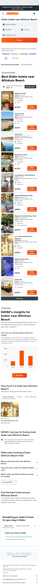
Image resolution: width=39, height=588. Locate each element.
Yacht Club (18, 134)
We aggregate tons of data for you (14, 579)
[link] (19, 375)
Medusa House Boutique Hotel (25, 216)
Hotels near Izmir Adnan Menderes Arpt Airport (19, 537)
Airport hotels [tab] (8, 526)
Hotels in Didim (26, 555)
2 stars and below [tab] (31, 397)
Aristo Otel (18, 279)
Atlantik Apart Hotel (21, 259)
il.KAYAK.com (10, 553)
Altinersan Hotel (20, 93)
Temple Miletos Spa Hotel (24, 195)
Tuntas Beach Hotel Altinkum (25, 175)
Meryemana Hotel (21, 155)
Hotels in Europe (25, 553)
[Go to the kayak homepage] (12, 13)
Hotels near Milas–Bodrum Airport (15, 539)
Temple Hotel (19, 114)
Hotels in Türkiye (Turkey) (13, 555)
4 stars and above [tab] (8, 397)
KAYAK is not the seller (10, 576)
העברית (30, 7)
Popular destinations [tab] (23, 526)
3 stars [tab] (19, 397)
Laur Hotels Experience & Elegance (23, 237)
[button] (37, 8)
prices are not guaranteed (9, 570)
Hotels (17, 553)
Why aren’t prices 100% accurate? (14, 583)
